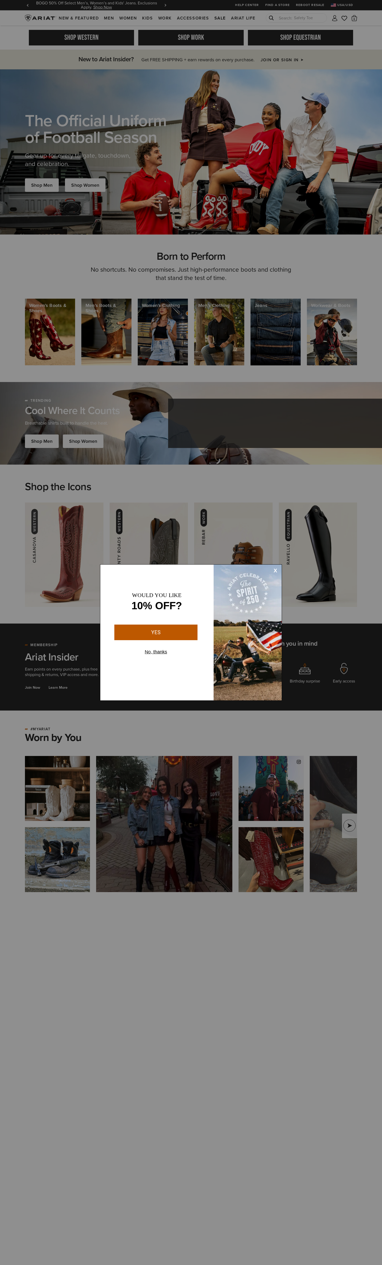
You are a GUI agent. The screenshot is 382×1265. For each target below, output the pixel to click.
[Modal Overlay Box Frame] (191, 632)
